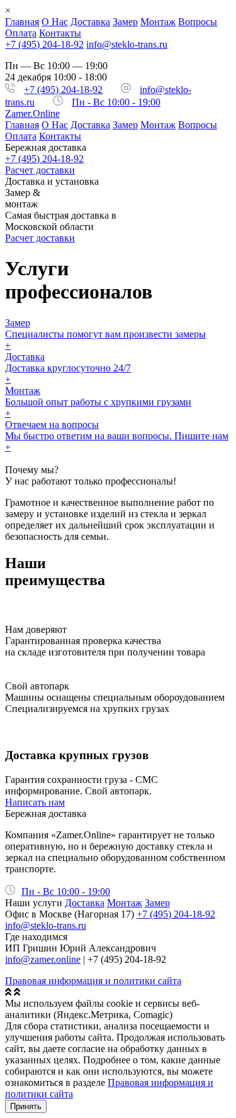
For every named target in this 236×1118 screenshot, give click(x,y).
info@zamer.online (43, 959)
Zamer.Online (32, 113)
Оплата (21, 33)
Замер (125, 21)
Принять (26, 1106)
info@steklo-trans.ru (126, 44)
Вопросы (197, 21)
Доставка (90, 21)
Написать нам (35, 802)
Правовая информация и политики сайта (93, 980)
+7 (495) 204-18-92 (44, 44)
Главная (22, 21)
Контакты (60, 33)
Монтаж (158, 21)
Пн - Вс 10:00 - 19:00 (116, 102)
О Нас (55, 21)
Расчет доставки (40, 170)
